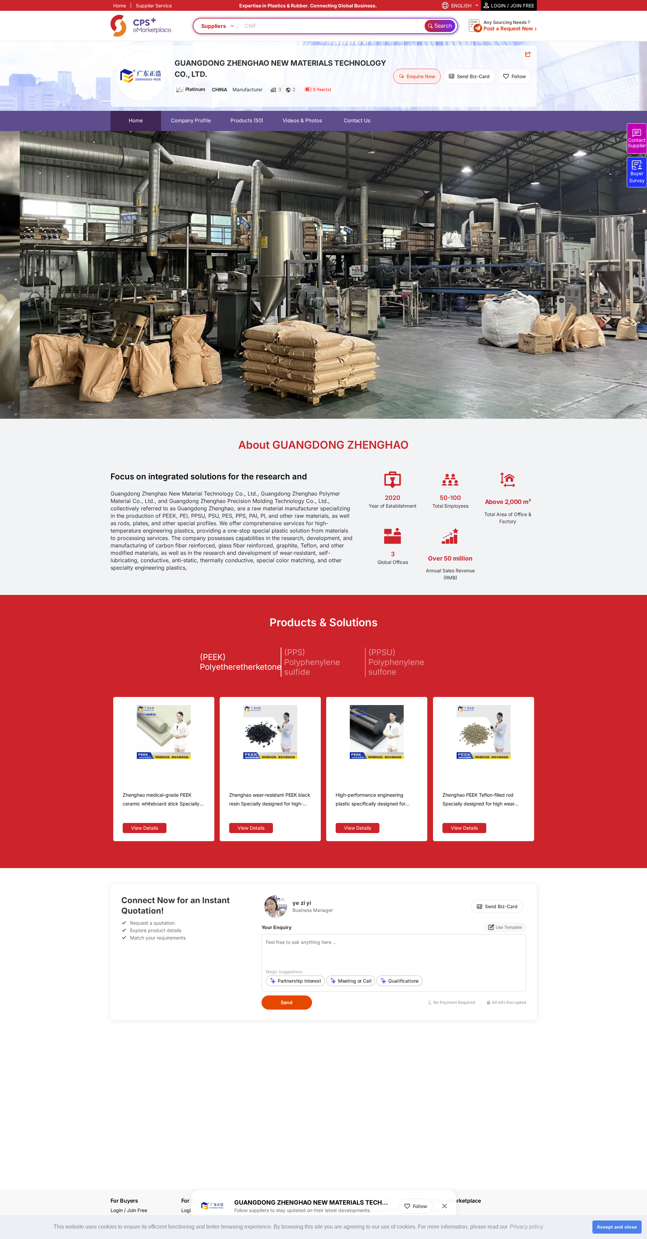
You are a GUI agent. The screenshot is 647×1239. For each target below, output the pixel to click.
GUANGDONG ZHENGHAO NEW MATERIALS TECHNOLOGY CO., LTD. (280, 68)
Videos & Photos (302, 120)
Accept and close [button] (617, 1227)
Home (119, 5)
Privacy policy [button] (526, 1227)
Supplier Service (154, 5)
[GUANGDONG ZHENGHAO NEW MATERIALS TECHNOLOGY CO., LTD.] (141, 76)
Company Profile (191, 120)
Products (246, 120)
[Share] (528, 54)
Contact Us (357, 120)
